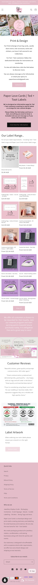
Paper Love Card (16, 581)
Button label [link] (12, 449)
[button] (2, 10)
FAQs (5, 493)
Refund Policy (8, 480)
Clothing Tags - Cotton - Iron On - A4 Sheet (9, 195)
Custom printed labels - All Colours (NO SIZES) (26, 221)
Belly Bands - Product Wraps (26, 165)
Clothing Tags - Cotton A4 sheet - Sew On (10, 221)
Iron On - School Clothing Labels (27, 273)
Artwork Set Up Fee (6, 169)
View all (19, 308)
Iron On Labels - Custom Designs (10, 298)
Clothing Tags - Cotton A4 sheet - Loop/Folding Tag (27, 195)
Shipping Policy (9, 484)
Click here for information (19, 125)
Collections (19, 85)
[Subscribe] (32, 562)
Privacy (6, 476)
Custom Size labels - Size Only (27, 247)
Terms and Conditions (11, 498)
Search (6, 471)
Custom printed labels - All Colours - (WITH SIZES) (8, 248)
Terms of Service (9, 489)
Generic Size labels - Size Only (9, 273)
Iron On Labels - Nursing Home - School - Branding (27, 299)
